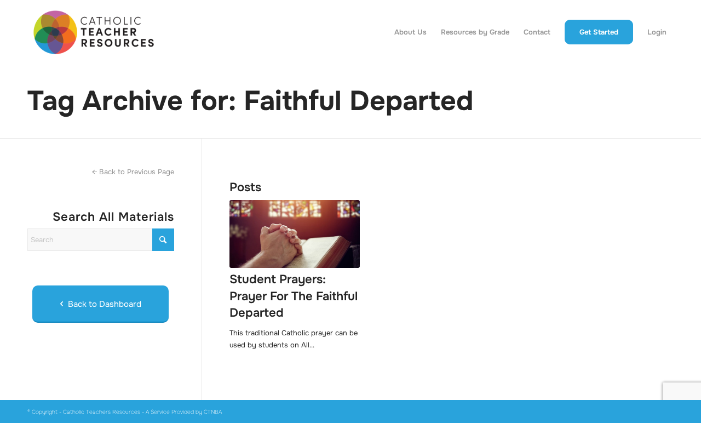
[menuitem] (410, 32)
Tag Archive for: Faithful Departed (250, 100)
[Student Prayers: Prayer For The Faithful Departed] (294, 234)
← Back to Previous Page (133, 171)
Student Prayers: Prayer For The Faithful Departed (293, 296)
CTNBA (213, 411)
